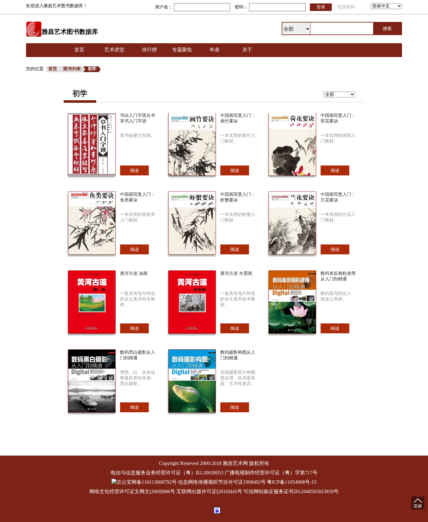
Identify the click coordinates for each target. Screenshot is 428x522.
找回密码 (346, 7)
